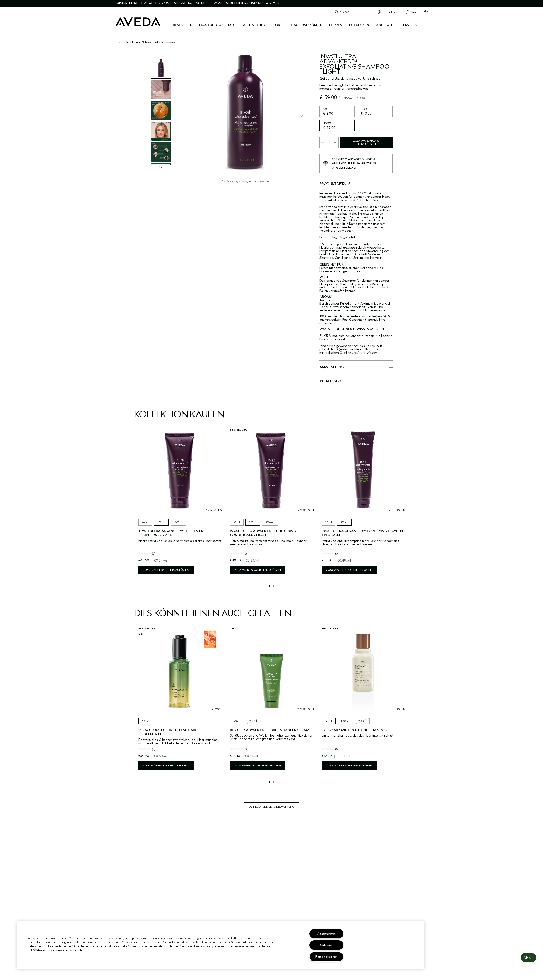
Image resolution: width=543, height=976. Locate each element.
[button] (528, 957)
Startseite (122, 42)
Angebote (385, 25)
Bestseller (182, 25)
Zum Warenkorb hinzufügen (366, 142)
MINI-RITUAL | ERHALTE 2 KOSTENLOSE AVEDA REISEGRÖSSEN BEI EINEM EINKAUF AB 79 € (197, 3)
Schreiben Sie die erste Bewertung (271, 806)
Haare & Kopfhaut (145, 42)
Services (409, 25)
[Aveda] (138, 22)
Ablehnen (326, 945)
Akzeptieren (326, 933)
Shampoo (168, 42)
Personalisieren (326, 957)
